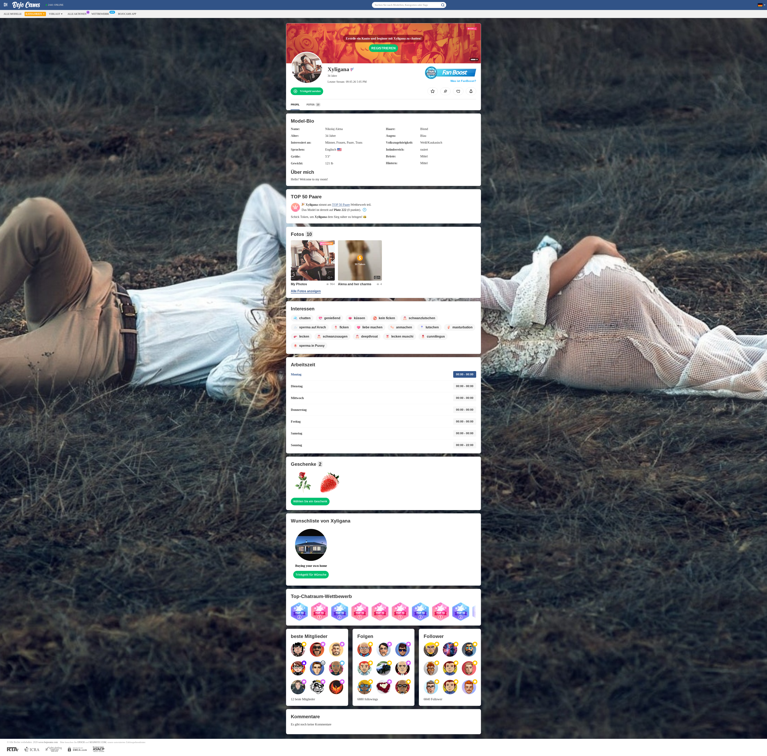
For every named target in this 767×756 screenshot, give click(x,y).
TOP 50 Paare (341, 204)
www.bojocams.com (48, 742)
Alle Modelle (13, 14)
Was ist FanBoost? (463, 80)
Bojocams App (127, 14)
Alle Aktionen (77, 14)
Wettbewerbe (100, 14)
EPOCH (81, 742)
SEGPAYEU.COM (97, 742)
